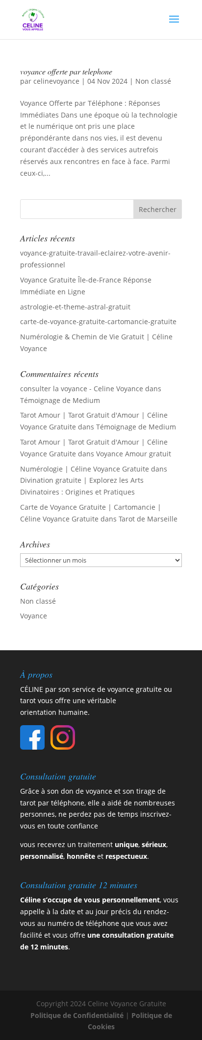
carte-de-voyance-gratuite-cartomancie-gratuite (98, 321)
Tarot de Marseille (148, 518)
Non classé (153, 81)
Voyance (33, 615)
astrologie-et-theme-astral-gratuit (75, 306)
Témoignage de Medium (60, 400)
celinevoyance (56, 81)
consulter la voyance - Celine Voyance (81, 388)
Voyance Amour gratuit (133, 453)
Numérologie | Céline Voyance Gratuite (84, 468)
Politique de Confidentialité (77, 1015)
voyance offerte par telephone (66, 71)
